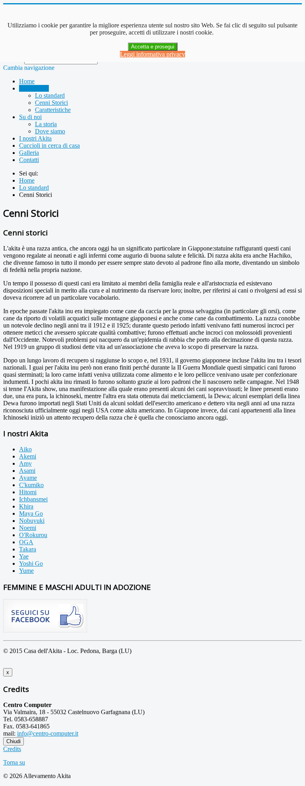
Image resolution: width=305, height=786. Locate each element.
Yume (26, 570)
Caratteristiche (53, 109)
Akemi (27, 456)
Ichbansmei (33, 499)
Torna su (14, 762)
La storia (46, 124)
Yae (24, 556)
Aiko (25, 449)
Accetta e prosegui (152, 47)
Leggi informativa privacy (152, 54)
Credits (12, 749)
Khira (26, 506)
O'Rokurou (33, 535)
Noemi (27, 527)
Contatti (29, 159)
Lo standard (34, 88)
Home (27, 81)
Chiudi (13, 741)
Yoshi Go (31, 563)
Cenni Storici (51, 102)
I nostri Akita (35, 138)
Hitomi (28, 492)
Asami (27, 470)
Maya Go (31, 513)
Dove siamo (50, 131)
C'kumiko (31, 485)
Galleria (29, 152)
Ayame (28, 477)
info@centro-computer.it (47, 733)
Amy (25, 463)
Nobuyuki (31, 520)
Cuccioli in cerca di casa (49, 145)
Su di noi (30, 117)
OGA (26, 542)
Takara (27, 549)
